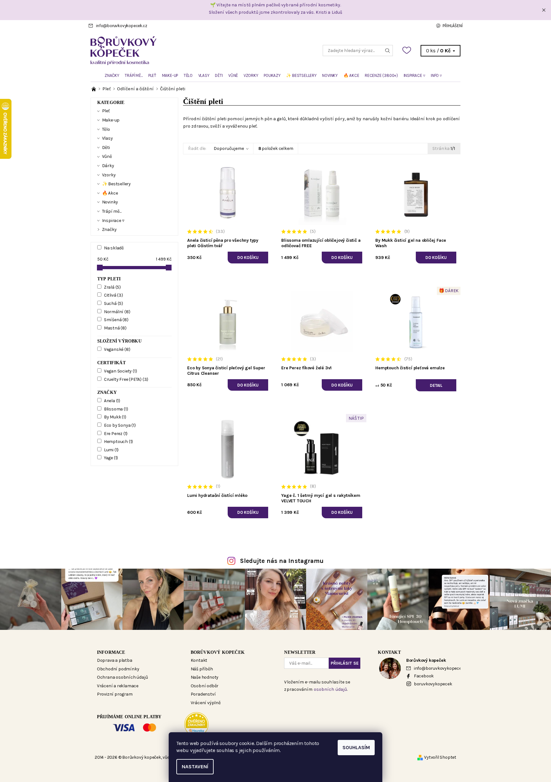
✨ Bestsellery (301, 75)
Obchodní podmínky (118, 669)
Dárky (108, 165)
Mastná (115, 328)
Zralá (112, 287)
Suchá (113, 303)
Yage (111, 458)
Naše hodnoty (205, 677)
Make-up (170, 75)
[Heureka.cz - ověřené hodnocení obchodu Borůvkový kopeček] (196, 724)
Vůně (233, 75)
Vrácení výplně (206, 702)
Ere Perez (116, 433)
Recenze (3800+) (381, 75)
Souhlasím (356, 747)
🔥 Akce (351, 75)
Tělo (188, 75)
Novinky (330, 75)
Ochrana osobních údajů (122, 677)
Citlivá (113, 295)
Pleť (152, 75)
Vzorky (251, 75)
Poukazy (272, 75)
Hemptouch (118, 441)
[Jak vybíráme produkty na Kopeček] (94, 89)
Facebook (424, 676)
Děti (219, 75)
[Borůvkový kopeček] (183, 50)
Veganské (117, 349)
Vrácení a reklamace (117, 686)
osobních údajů (330, 689)
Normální (117, 311)
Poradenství (203, 694)
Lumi (111, 450)
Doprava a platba (114, 660)
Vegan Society (120, 371)
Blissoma (116, 409)
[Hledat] (388, 50)
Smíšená (116, 319)
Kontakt (199, 660)
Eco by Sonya (120, 425)
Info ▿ (436, 75)
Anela (112, 400)
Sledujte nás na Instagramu (282, 560)
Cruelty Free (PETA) (126, 379)
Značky (112, 75)
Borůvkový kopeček (218, 652)
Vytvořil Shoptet (440, 757)
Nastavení (195, 767)
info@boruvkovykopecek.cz (121, 25)
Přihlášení (452, 25)
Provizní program (115, 694)
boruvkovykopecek (433, 684)
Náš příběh (202, 669)
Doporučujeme (229, 148)
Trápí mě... (134, 75)
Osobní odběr (205, 686)
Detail (436, 385)
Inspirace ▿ (414, 75)
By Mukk (115, 417)
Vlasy (203, 75)
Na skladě (114, 248)
